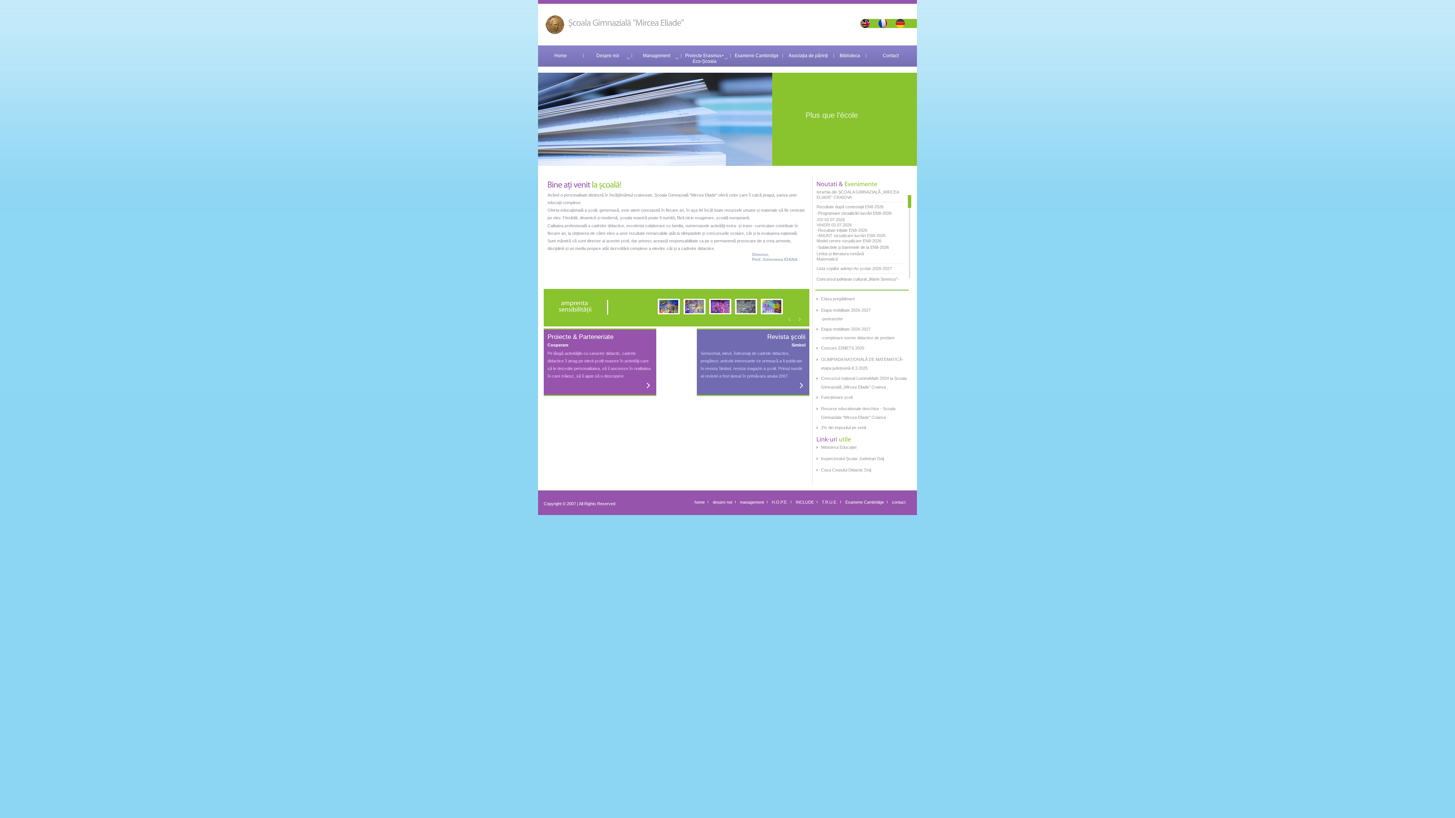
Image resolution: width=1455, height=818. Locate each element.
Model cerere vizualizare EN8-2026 (849, 241)
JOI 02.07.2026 (831, 219)
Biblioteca (850, 55)
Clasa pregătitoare (838, 299)
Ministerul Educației (838, 447)
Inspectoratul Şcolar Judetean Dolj (852, 458)
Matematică (827, 259)
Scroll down (909, 281)
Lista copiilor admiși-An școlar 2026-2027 (854, 268)
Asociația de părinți (808, 55)
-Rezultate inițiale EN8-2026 (842, 230)
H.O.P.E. (780, 502)
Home (560, 55)
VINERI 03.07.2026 (834, 225)
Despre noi (607, 55)
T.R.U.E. (829, 502)
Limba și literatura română (840, 253)
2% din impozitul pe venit (843, 427)
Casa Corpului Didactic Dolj (846, 470)
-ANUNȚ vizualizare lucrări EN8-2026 (851, 235)
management (752, 502)
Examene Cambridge (757, 55)
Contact (891, 55)
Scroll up (909, 192)
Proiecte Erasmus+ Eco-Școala (705, 58)
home (700, 502)
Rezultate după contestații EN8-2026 (850, 206)
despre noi (722, 502)
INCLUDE (805, 502)
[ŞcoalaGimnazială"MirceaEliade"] (615, 21)
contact (899, 502)
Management (656, 55)
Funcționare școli (837, 397)
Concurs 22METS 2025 (842, 348)
